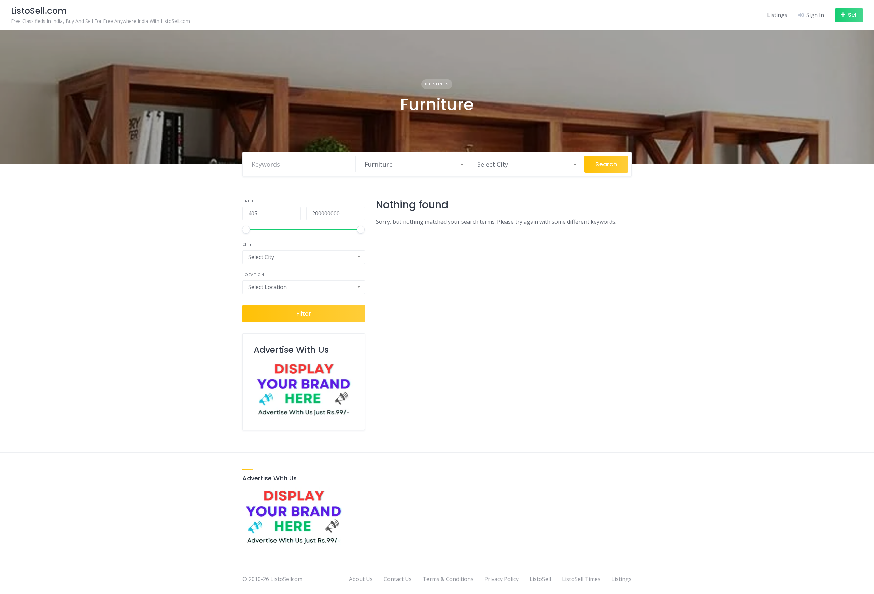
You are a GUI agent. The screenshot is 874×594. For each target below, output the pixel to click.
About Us (361, 579)
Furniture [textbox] (379, 164)
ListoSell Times (581, 579)
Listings (777, 15)
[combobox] (413, 164)
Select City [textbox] (492, 164)
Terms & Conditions (448, 579)
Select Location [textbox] (267, 287)
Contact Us (398, 579)
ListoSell (540, 579)
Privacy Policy (501, 579)
